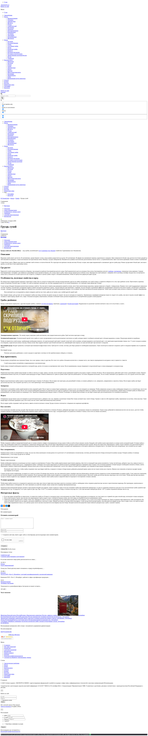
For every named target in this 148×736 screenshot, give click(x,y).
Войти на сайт (5, 6)
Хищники (10, 29)
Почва (9, 47)
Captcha (6, 721)
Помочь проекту (9, 653)
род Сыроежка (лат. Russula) (47, 250)
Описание (7, 208)
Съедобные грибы (13, 46)
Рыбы (9, 77)
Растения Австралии (14, 52)
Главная (3, 92)
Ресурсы (6, 83)
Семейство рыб (12, 26)
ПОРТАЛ (5, 5)
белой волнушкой (73, 303)
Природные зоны (9, 84)
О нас (5, 2)
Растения (10, 41)
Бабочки (10, 71)
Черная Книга (12, 75)
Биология (7, 88)
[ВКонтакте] (2, 506)
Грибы (9, 44)
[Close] (2, 690)
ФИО (5, 715)
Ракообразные (12, 32)
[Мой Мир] (6, 506)
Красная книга (8, 60)
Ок (90, 734)
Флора (6, 40)
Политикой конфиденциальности (10, 731)
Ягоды (9, 57)
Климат (6, 81)
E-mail (6, 717)
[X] (9, 506)
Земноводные (12, 21)
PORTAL (5, 623)
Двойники (7, 213)
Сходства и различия (10, 649)
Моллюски (11, 38)
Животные (11, 61)
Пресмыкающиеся (13, 30)
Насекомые (11, 27)
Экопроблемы (8, 15)
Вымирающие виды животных (17, 78)
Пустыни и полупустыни (15, 54)
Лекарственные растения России (17, 55)
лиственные (117, 271)
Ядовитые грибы (12, 49)
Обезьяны (10, 20)
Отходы (6, 80)
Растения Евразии (13, 43)
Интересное (7, 216)
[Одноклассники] (4, 506)
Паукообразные (12, 37)
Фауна (6, 17)
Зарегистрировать (6, 706)
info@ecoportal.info (6, 631)
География (7, 86)
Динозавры (11, 35)
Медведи (10, 23)
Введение (7, 205)
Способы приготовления (11, 215)
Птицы (10, 24)
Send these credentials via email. (14, 724)
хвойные (110, 271)
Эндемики (11, 34)
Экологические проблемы (11, 663)
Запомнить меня (7, 700)
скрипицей (63, 303)
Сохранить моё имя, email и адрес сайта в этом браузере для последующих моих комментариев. (30, 535)
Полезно (3, 573)
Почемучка (7, 648)
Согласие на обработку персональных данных (17, 657)
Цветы (9, 69)
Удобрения (11, 58)
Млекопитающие (12, 18)
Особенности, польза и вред (12, 211)
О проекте (7, 645)
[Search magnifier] (2, 98)
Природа (10, 50)
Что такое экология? (10, 646)
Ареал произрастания (10, 210)
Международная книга (14, 72)
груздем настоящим (47, 303)
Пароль (6, 719)
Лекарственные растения (15, 161)
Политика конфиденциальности (13, 656)
